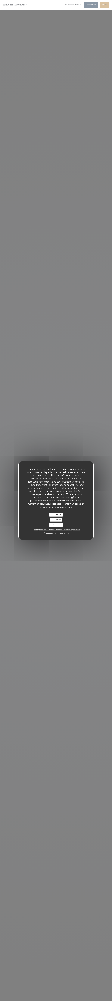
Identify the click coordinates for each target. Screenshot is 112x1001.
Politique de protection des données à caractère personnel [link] (57, 529)
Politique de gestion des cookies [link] (57, 533)
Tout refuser (56, 519)
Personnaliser (56, 524)
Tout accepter (56, 514)
